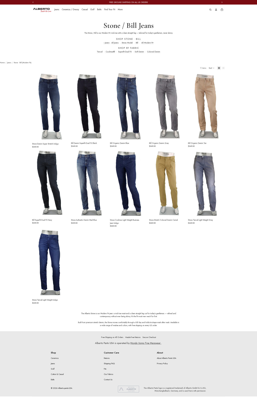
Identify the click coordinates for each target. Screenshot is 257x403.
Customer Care (111, 352)
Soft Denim (139, 51)
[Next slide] (65, 107)
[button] (211, 68)
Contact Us (108, 379)
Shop (53, 352)
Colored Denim (153, 51)
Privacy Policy (162, 363)
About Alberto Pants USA (166, 358)
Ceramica (54, 358)
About (160, 352)
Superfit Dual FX (125, 51)
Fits (105, 369)
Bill (137, 42)
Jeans (53, 363)
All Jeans (115, 42)
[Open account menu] (216, 10)
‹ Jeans (106, 42)
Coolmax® (110, 51)
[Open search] (210, 10)
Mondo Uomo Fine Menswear (145, 343)
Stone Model (127, 42)
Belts (52, 379)
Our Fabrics (108, 374)
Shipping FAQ (109, 363)
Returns (106, 358)
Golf (52, 369)
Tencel (100, 51)
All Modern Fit (147, 42)
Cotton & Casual (57, 374)
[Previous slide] (36, 107)
